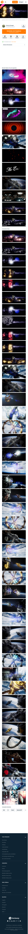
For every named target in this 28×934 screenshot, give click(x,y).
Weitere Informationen (7, 44)
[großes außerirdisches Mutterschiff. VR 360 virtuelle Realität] (13, 88)
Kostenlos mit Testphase (14, 31)
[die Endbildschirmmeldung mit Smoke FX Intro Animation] (13, 168)
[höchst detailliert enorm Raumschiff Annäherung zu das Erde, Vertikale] (6, 797)
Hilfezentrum (5, 898)
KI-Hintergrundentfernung (8, 869)
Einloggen (21, 2)
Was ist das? (14, 41)
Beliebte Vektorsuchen (7, 886)
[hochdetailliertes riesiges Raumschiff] (13, 182)
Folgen (23, 26)
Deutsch (4, 920)
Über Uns (4, 903)
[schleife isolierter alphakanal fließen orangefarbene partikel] (13, 155)
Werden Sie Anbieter (6, 905)
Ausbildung (4, 862)
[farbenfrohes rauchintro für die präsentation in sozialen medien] (13, 113)
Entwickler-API (5, 865)
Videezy (3, 858)
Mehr (3, 925)
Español (4, 915)
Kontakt (3, 901)
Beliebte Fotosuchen (6, 889)
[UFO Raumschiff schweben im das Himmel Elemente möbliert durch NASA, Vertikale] (6, 811)
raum (12, 823)
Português (4, 918)
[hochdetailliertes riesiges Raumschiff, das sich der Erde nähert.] (13, 141)
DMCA (3, 882)
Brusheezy (4, 853)
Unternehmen (5, 860)
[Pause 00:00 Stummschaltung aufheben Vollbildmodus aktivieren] (14, 11)
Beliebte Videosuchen (7, 891)
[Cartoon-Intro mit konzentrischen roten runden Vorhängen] (13, 127)
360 (4, 823)
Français (4, 922)
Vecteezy (4, 855)
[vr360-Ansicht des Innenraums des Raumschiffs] (13, 195)
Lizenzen (4, 879)
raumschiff (19, 823)
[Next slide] (23, 823)
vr (8, 823)
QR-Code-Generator (6, 872)
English (3, 913)
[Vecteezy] (2, 2)
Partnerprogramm (6, 884)
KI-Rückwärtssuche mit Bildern (9, 867)
